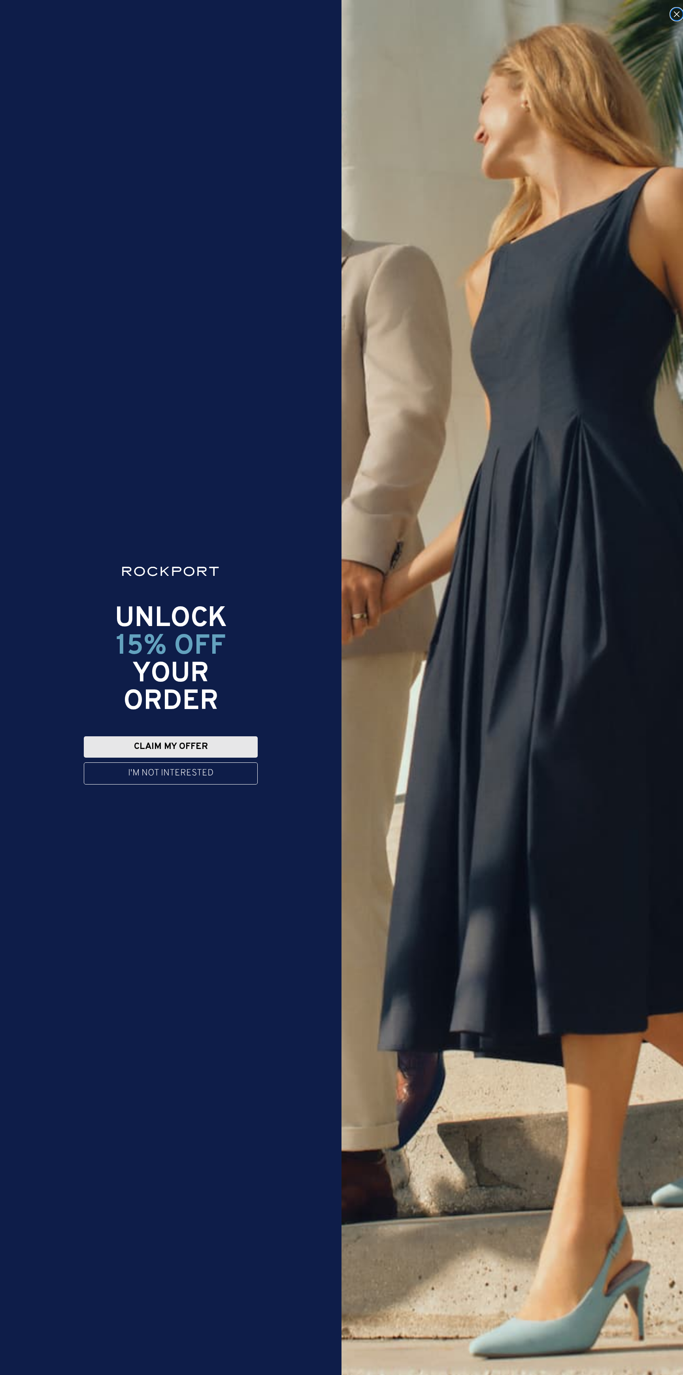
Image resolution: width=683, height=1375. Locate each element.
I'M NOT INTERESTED (170, 773)
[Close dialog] (676, 14)
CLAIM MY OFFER (171, 747)
